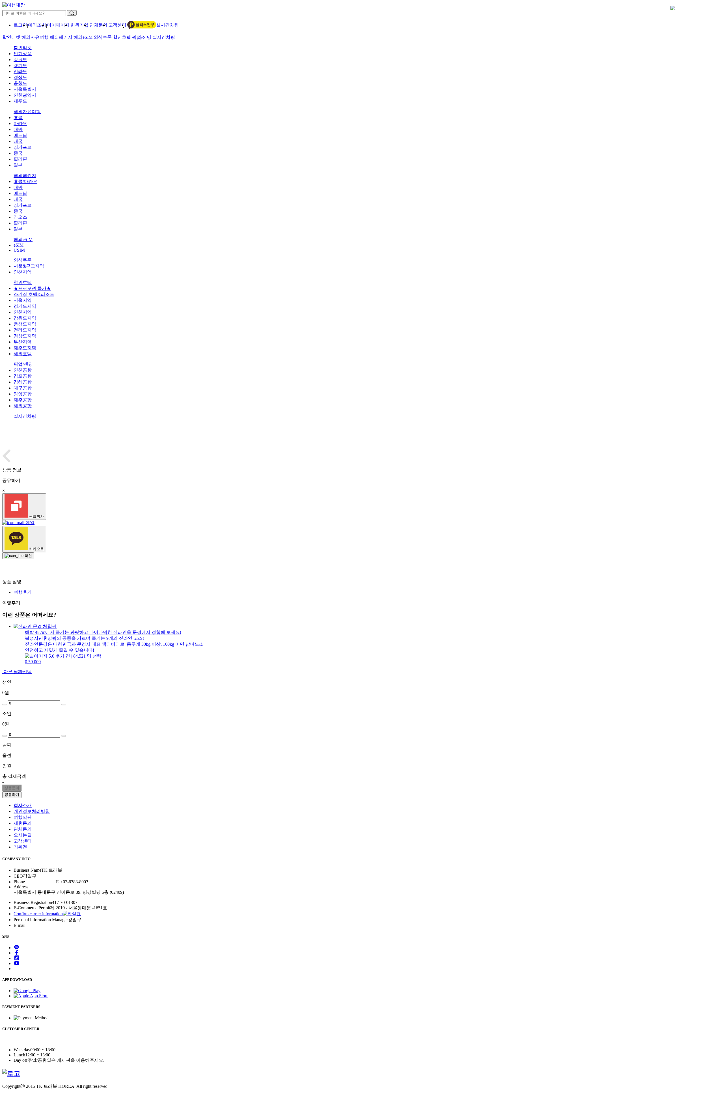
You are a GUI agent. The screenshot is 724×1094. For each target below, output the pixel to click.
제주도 (20, 101)
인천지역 (23, 272)
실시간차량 (167, 25)
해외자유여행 (35, 37)
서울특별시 (25, 89)
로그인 (20, 25)
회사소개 (23, 805)
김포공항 (23, 376)
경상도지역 (25, 335)
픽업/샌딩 (141, 37)
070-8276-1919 (39, 881)
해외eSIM (83, 37)
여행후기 (23, 592)
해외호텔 (23, 353)
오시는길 (23, 835)
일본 (18, 165)
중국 (18, 153)
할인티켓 (11, 37)
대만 (18, 129)
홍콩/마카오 (25, 181)
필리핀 (20, 159)
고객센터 (117, 25)
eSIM (18, 245)
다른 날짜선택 (17, 671)
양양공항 (23, 393)
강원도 (20, 59)
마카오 (20, 123)
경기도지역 (25, 306)
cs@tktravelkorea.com (45, 925)
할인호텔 (122, 37)
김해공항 (23, 382)
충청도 (20, 83)
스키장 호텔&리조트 (34, 294)
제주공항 (23, 399)
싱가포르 (23, 147)
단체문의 (98, 25)
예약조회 (37, 25)
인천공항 (23, 370)
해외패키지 (61, 37)
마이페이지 (58, 25)
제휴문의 (23, 823)
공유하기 (12, 794)
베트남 (20, 135)
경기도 (20, 65)
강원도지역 (25, 318)
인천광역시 (25, 95)
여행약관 (23, 817)
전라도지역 (25, 330)
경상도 (20, 77)
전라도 (20, 71)
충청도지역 (25, 324)
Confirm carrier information (38, 913)
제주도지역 (25, 347)
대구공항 (23, 388)
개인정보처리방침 (32, 811)
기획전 (20, 847)
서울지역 (23, 300)
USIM (19, 250)
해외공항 (23, 405)
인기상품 (23, 53)
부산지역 (23, 341)
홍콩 (18, 117)
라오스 (20, 217)
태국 (18, 141)
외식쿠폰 (103, 37)
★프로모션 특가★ (32, 288)
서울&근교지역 (29, 266)
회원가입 (79, 25)
